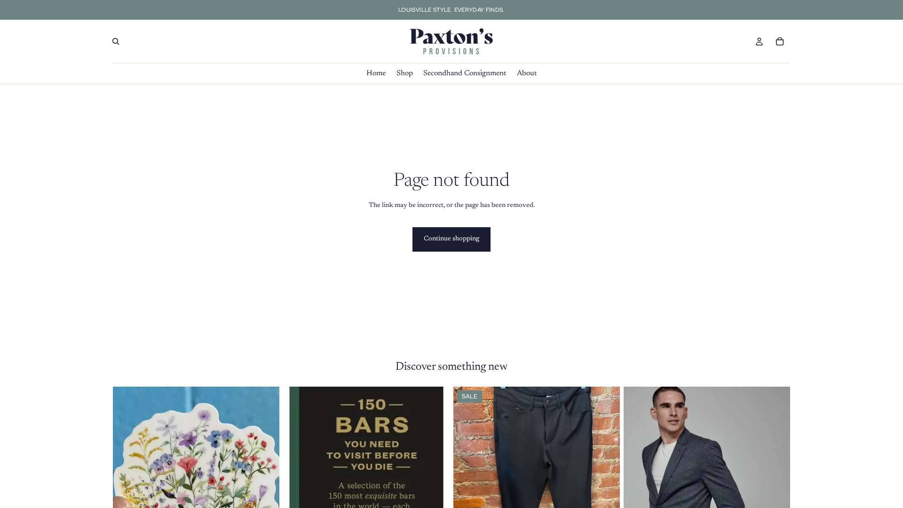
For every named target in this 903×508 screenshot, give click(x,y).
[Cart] (779, 41)
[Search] (115, 41)
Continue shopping (451, 239)
